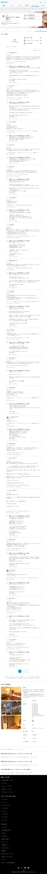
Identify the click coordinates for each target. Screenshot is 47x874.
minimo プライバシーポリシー (8, 853)
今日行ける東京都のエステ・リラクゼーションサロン (10, 764)
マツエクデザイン (5, 817)
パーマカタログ (5, 808)
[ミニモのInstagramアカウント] (18, 868)
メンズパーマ (4, 811)
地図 (43, 689)
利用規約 (4, 850)
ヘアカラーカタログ (6, 805)
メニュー (29, 30)
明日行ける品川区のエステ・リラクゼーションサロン (29, 757)
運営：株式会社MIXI (6, 830)
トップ (2, 8)
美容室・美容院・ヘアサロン (7, 780)
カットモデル (4, 820)
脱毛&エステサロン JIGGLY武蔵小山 (38, 8)
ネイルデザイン (5, 814)
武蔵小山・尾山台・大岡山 (17, 8)
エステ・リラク (6, 8)
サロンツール (4, 842)
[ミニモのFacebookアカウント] (25, 868)
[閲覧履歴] (41, 2)
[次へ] (27, 671)
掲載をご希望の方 (5, 839)
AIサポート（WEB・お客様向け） (8, 862)
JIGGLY (29, 8)
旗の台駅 (30, 772)
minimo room (4, 836)
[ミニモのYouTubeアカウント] (28, 868)
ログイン (44, 2)
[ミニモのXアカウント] (21, 868)
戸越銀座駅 (12, 772)
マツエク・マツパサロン (7, 786)
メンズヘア (4, 802)
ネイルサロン (4, 783)
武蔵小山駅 (25, 8)
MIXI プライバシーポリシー (7, 856)
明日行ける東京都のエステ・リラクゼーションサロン (29, 764)
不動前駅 (22, 772)
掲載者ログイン (5, 845)
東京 (11, 8)
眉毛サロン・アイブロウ (7, 789)
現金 (33, 720)
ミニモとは (4, 827)
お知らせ (4, 833)
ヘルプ (3, 859)
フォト (17, 30)
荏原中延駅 (17, 772)
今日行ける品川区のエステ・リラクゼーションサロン (10, 757)
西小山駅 (7, 772)
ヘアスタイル (4, 799)
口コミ (24, 749)
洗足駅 (26, 772)
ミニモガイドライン (6, 847)
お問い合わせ (34, 741)
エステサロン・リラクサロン (7, 792)
